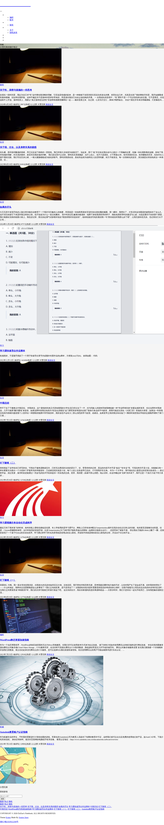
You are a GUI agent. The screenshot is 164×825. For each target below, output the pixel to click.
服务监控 (8, 38)
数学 (11, 20)
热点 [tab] (6, 801)
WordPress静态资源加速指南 (14, 640)
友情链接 (8, 40)
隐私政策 (13, 33)
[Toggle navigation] (1, 11)
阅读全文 (49, 104)
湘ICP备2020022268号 (9, 822)
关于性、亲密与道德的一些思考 (16, 90)
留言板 (8, 35)
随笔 (11, 25)
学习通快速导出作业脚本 (12, 350)
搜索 (2, 799)
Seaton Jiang (23, 817)
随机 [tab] (10, 801)
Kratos (8, 817)
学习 (7, 15)
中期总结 (4, 403)
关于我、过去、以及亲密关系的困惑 (18, 147)
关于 (7, 27)
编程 (11, 17)
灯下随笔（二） (8, 463)
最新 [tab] (2, 801)
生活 (7, 22)
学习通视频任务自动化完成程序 (16, 522)
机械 (2, 727)
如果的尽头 (5, 207)
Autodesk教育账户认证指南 (14, 732)
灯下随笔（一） (8, 580)
